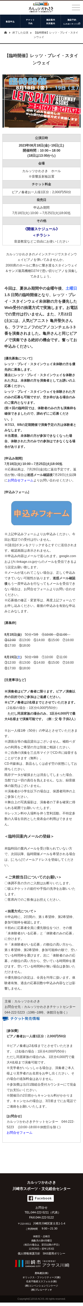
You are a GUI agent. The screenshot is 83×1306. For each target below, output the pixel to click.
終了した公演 (20, 32)
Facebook (43, 1198)
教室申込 (10, 21)
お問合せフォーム (37, 589)
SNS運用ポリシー (54, 1253)
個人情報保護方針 (29, 1253)
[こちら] (16, 859)
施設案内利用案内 (50, 22)
